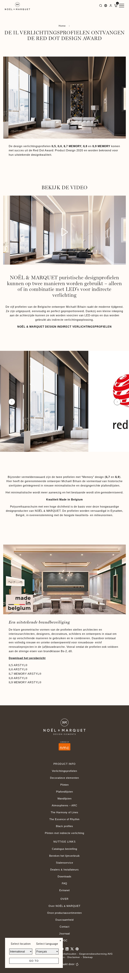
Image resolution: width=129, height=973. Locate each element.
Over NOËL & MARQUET (64, 905)
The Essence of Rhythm (64, 819)
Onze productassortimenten (64, 912)
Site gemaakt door (62, 964)
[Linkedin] (67, 949)
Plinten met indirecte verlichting (64, 833)
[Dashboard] (110, 6)
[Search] (100, 6)
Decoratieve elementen (64, 777)
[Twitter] (72, 949)
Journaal (64, 933)
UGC (64, 940)
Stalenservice (64, 862)
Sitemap (88, 957)
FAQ (64, 883)
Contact (64, 926)
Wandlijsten (64, 798)
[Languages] (105, 6)
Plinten (64, 784)
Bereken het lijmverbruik (64, 855)
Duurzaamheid (64, 919)
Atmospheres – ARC (64, 805)
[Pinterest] (77, 949)
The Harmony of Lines (64, 812)
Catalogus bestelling (64, 848)
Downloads (64, 876)
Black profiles (64, 826)
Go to (34, 960)
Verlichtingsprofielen (64, 770)
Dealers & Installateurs (64, 869)
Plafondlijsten (64, 791)
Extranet (64, 890)
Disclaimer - (75, 957)
